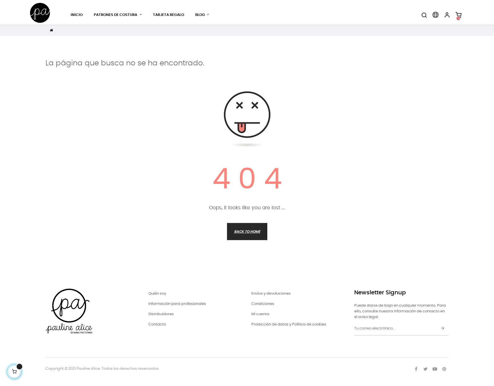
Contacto (157, 324)
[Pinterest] (444, 369)
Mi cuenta (260, 314)
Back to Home (247, 231)
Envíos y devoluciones (271, 293)
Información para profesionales (177, 304)
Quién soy (157, 293)
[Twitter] (425, 369)
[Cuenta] (447, 15)
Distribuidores (161, 314)
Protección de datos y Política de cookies (288, 324)
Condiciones (262, 304)
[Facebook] (416, 369)
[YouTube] (435, 369)
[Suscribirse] (443, 328)
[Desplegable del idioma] (435, 15)
